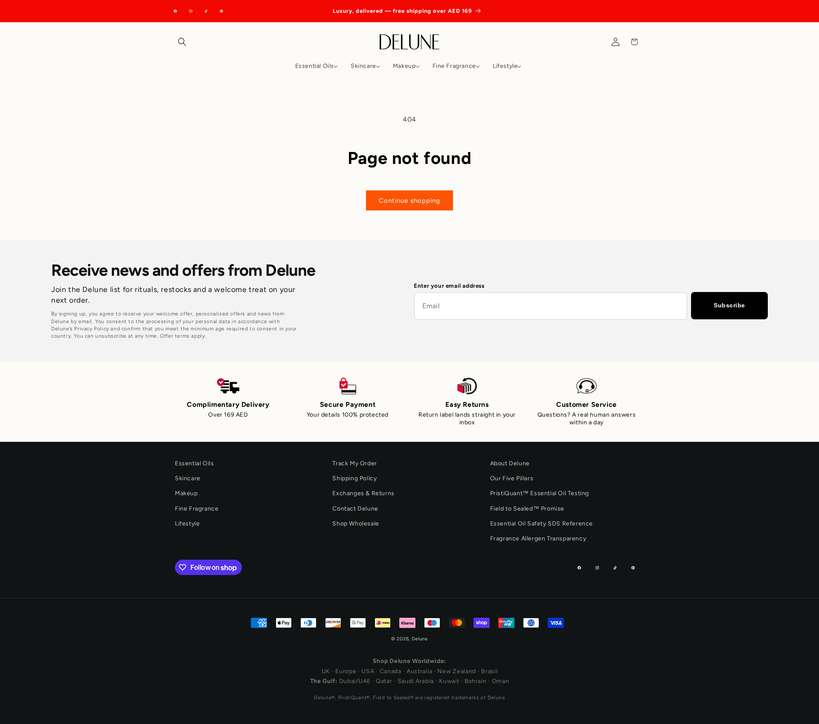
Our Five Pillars (512, 478)
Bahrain (476, 681)
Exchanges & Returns (363, 493)
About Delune (510, 463)
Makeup (186, 493)
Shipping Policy (354, 478)
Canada (390, 671)
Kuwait (449, 681)
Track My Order (354, 463)
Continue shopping (409, 200)
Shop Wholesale (355, 523)
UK (326, 671)
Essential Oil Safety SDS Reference (541, 523)
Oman (500, 681)
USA (367, 671)
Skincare (187, 478)
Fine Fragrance (196, 508)
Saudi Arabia (416, 681)
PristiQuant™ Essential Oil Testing (539, 493)
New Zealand (456, 671)
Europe (345, 671)
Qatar (384, 681)
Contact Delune (355, 508)
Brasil (489, 671)
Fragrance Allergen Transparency (538, 538)
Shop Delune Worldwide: (409, 661)
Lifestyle (187, 523)
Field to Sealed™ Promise (527, 508)
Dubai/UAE (355, 681)
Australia (419, 671)
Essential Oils (194, 463)
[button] (184, 41)
